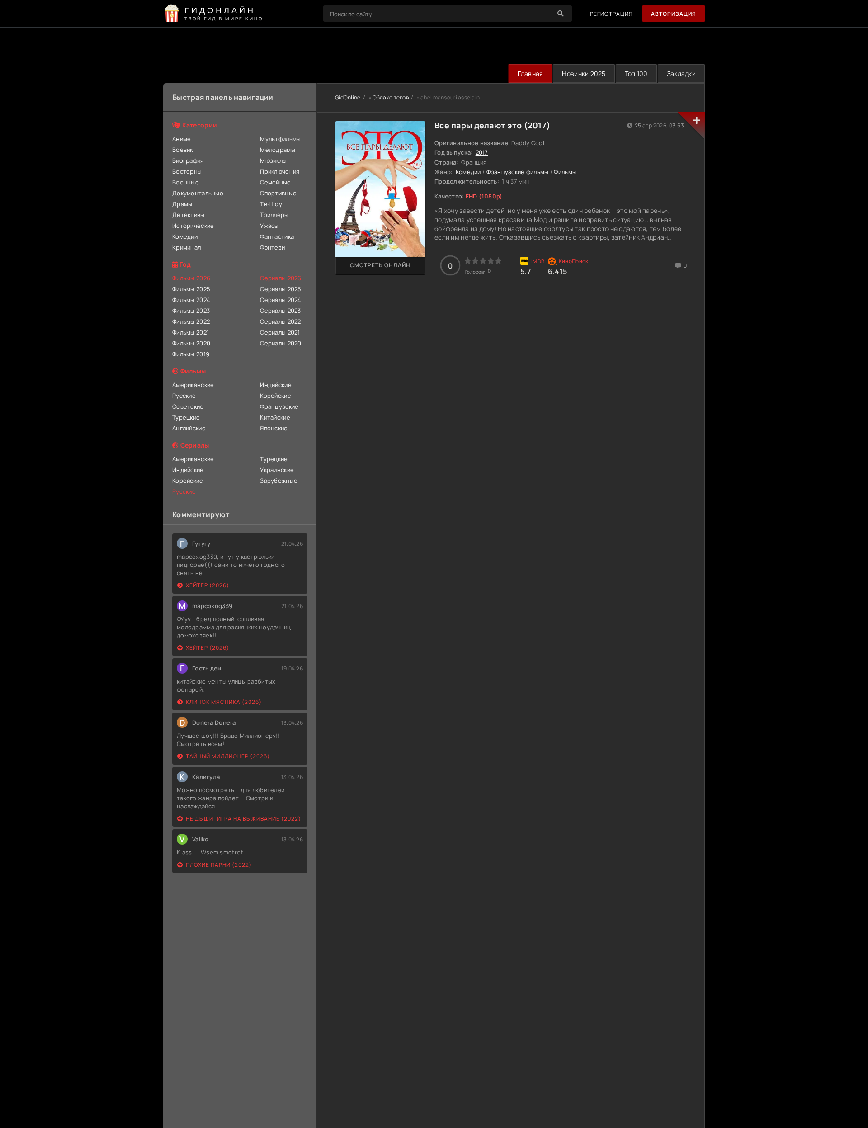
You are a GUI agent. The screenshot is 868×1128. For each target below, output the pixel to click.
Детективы (188, 215)
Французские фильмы (517, 172)
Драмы (182, 204)
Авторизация (673, 14)
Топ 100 (636, 73)
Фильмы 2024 (191, 300)
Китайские (275, 417)
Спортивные (278, 193)
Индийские (276, 385)
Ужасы (269, 226)
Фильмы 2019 (190, 354)
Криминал (186, 247)
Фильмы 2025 (191, 289)
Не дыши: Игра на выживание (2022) (243, 818)
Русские (184, 396)
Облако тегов (391, 97)
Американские (193, 385)
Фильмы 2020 (191, 343)
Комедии (185, 236)
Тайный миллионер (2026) (228, 756)
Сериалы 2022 (280, 321)
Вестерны (187, 171)
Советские (188, 406)
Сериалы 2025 (280, 289)
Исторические (193, 226)
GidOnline (348, 97)
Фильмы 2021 (190, 332)
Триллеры (274, 215)
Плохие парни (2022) (219, 864)
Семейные (275, 182)
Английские (189, 428)
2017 (482, 152)
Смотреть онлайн (380, 265)
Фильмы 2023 (191, 311)
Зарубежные (278, 481)
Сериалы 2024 (280, 300)
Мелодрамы (277, 150)
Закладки (681, 73)
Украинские (277, 470)
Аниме (181, 139)
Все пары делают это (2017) (492, 125)
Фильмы (565, 172)
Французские (279, 406)
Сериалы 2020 (280, 343)
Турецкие (186, 417)
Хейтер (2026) (207, 585)
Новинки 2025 (583, 73)
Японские (274, 428)
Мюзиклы (273, 160)
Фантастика (277, 236)
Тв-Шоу (271, 204)
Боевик (182, 150)
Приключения (279, 171)
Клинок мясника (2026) (224, 702)
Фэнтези (272, 247)
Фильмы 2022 (191, 321)
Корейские (275, 396)
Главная (530, 73)
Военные (185, 182)
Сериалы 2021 (280, 332)
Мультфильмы (280, 139)
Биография (188, 160)
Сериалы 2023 (280, 311)
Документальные (197, 193)
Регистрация (611, 14)
